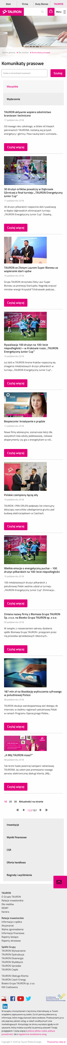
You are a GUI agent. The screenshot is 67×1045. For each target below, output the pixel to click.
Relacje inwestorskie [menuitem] (12, 900)
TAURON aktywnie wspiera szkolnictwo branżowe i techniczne (27, 114)
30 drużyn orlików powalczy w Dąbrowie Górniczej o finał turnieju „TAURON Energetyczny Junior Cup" (33, 192)
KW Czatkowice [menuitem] (10, 987)
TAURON (58, 4)
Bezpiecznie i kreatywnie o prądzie (24, 421)
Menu (59, 11)
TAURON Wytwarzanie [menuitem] (14, 951)
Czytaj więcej (15, 147)
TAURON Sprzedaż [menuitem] (11, 966)
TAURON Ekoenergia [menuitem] (12, 958)
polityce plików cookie (37, 1030)
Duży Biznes (41, 4)
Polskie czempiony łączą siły (21, 495)
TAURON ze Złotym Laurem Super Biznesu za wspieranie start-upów (31, 269)
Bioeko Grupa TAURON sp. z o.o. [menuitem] (18, 983)
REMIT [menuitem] (5, 908)
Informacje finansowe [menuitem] (13, 933)
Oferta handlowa (16, 862)
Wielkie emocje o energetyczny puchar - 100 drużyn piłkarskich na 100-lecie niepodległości (32, 570)
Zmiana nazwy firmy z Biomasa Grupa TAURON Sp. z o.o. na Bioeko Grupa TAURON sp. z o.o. (32, 616)
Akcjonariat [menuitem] (8, 925)
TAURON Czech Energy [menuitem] (14, 979)
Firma (25, 4)
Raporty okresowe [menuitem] (11, 940)
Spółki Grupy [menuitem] (9, 947)
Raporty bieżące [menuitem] (10, 937)
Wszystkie (12, 86)
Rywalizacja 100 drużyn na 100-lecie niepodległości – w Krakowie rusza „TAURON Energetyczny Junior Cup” (31, 348)
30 (15, 801)
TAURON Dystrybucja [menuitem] (13, 954)
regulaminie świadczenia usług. (33, 1034)
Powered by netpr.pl (56, 1041)
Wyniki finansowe (17, 837)
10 (5, 801)
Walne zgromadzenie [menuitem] (13, 929)
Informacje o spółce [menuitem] (12, 922)
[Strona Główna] (12, 12)
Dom (8, 4)
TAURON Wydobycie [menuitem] (12, 962)
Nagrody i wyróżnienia (19, 875)
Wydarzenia (13, 99)
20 (10, 801)
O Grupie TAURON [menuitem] (11, 897)
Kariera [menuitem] (5, 912)
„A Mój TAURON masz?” (18, 755)
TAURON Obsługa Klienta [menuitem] (15, 976)
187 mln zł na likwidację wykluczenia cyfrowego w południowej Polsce (33, 693)
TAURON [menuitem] (6, 893)
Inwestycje (13, 825)
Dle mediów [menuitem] (8, 904)
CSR (9, 850)
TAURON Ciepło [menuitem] (10, 969)
